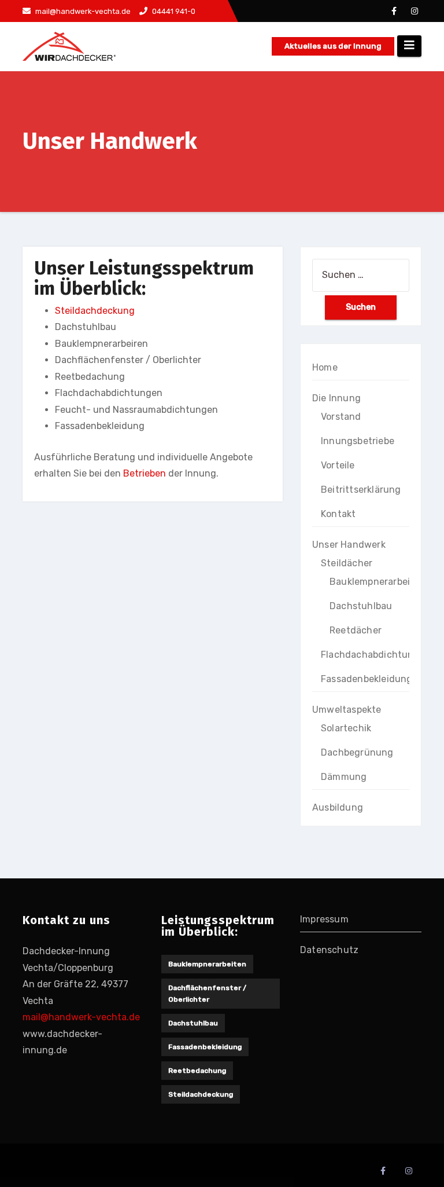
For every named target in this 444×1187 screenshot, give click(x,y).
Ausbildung (337, 807)
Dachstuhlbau (361, 605)
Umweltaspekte (347, 709)
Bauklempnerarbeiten (378, 581)
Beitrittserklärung (361, 489)
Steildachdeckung (95, 310)
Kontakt (338, 513)
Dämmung (344, 776)
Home (325, 367)
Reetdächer (356, 630)
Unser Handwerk (349, 544)
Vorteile (338, 465)
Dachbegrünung (357, 752)
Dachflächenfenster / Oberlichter (207, 993)
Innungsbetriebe (357, 440)
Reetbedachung (197, 1071)
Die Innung (336, 398)
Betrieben (144, 473)
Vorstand (341, 416)
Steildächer (346, 563)
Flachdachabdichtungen (376, 654)
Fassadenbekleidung (367, 678)
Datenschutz (329, 949)
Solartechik (346, 728)
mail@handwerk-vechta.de (81, 1017)
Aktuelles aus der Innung (333, 46)
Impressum (324, 919)
